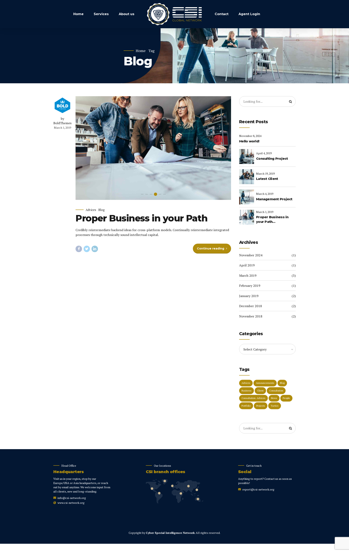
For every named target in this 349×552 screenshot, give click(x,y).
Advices (91, 210)
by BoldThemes (62, 120)
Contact (221, 14)
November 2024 (250, 255)
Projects (260, 405)
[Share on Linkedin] (94, 249)
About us (126, 14)
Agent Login (249, 14)
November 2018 (250, 316)
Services (101, 14)
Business (246, 390)
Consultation (276, 390)
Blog (101, 210)
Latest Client (267, 179)
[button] (83, 148)
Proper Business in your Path (141, 218)
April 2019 (247, 265)
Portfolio (246, 405)
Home (78, 14)
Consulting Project (272, 159)
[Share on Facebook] (79, 249)
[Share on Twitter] (87, 249)
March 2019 (247, 275)
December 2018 (250, 306)
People (286, 398)
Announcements (265, 382)
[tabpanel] (153, 148)
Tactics (275, 405)
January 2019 (249, 296)
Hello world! (249, 141)
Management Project (274, 199)
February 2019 (249, 285)
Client (260, 390)
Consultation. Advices (253, 398)
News (274, 398)
